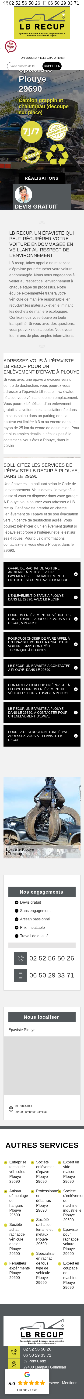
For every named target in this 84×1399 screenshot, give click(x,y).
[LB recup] (42, 22)
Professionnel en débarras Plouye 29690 (44, 1200)
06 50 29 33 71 (63, 3)
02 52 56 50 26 (24, 3)
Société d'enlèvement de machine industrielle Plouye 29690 (71, 1205)
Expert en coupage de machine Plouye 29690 (71, 1275)
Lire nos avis (27, 1390)
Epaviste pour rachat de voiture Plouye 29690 (71, 1242)
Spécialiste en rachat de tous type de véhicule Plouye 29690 (44, 1268)
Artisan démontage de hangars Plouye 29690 (18, 1203)
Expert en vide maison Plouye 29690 (71, 1171)
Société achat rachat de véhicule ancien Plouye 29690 (17, 1239)
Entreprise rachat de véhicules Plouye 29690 (17, 1171)
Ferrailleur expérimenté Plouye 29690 (18, 1270)
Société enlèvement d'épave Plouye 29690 (44, 1171)
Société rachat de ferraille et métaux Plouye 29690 (44, 1232)
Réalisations (42, 178)
